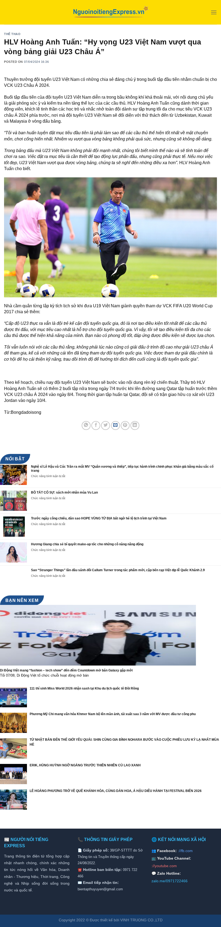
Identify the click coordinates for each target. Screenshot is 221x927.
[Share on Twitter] (105, 425)
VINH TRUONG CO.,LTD (141, 920)
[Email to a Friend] (115, 425)
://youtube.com (164, 866)
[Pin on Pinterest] (125, 425)
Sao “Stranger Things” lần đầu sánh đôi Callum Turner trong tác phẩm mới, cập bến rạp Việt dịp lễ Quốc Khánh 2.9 (118, 570)
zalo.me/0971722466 (169, 881)
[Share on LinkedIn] (134, 425)
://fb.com (185, 851)
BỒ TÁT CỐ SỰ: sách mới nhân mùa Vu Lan (64, 492)
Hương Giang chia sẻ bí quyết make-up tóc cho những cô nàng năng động (87, 544)
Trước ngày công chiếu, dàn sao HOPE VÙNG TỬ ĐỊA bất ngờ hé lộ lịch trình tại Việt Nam (99, 518)
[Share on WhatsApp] (86, 425)
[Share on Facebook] (95, 425)
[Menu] (213, 12)
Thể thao (12, 34)
